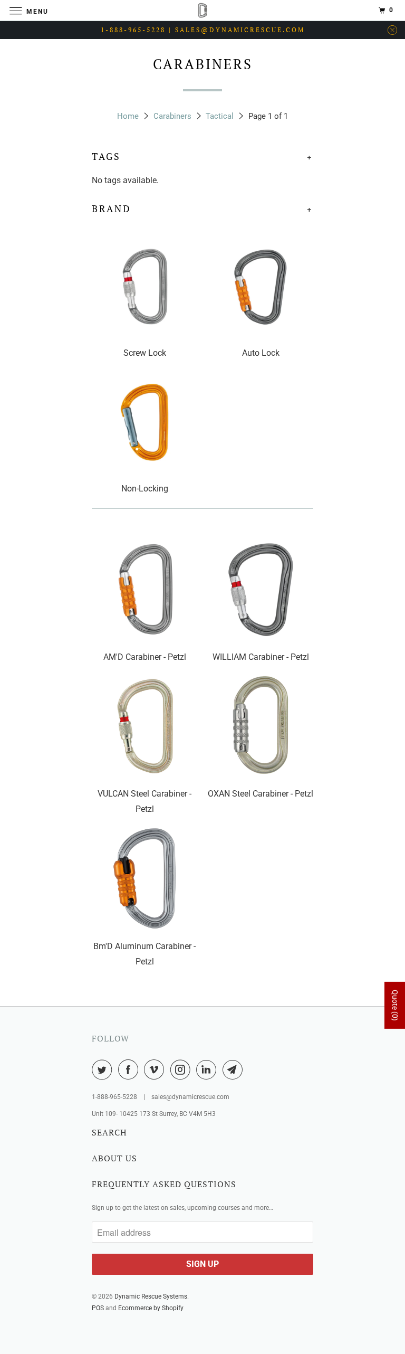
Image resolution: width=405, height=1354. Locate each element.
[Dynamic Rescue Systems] (202, 10)
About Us (114, 1158)
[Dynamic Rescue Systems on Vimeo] (156, 1069)
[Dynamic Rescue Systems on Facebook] (130, 1069)
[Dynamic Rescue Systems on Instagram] (182, 1069)
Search (109, 1132)
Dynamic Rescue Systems (150, 1296)
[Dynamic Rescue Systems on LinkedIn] (208, 1069)
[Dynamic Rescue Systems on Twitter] (104, 1069)
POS (98, 1308)
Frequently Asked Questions (164, 1184)
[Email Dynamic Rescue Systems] (235, 1069)
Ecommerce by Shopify (151, 1308)
